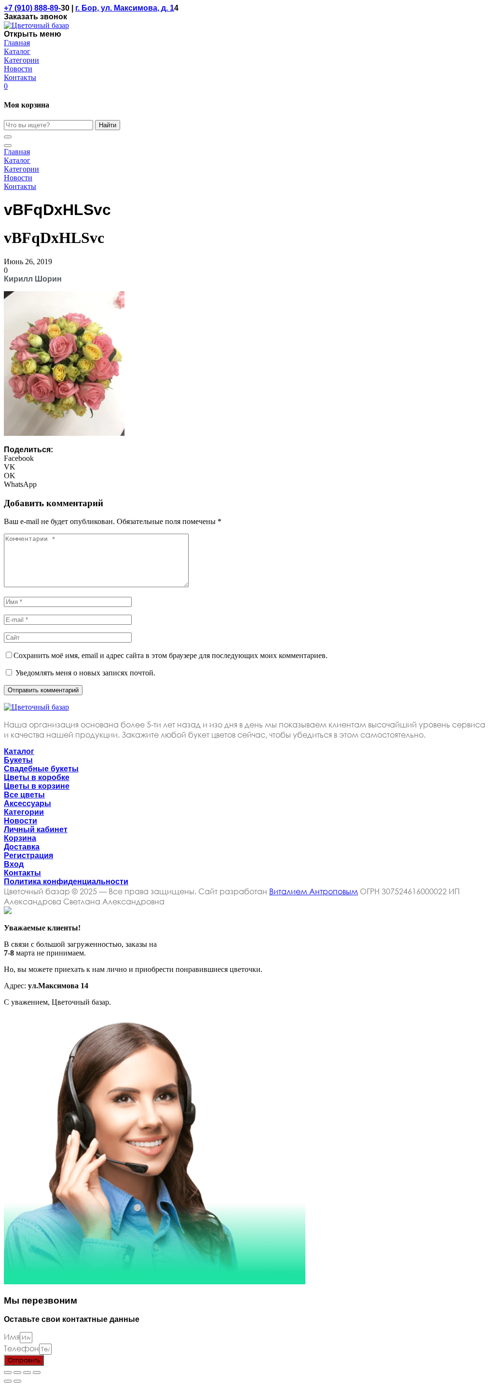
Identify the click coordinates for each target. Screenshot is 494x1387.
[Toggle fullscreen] (27, 1372)
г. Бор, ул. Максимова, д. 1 (124, 8)
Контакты (22, 873)
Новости (20, 821)
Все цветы (24, 795)
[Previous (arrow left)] (8, 1381)
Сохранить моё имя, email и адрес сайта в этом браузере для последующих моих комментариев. (171, 655)
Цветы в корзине (36, 786)
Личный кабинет (36, 829)
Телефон (21, 1348)
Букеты (18, 760)
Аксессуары (27, 803)
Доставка (22, 847)
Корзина (20, 838)
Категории (24, 812)
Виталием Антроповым (313, 891)
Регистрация (28, 855)
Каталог (19, 751)
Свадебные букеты (41, 769)
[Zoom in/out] (37, 1372)
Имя (12, 1337)
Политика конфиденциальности (66, 881)
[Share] (17, 1372)
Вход (14, 864)
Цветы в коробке (36, 777)
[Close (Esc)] (8, 1372)
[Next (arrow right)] (17, 1381)
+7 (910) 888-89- (32, 8)
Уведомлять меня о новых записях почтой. (85, 673)
